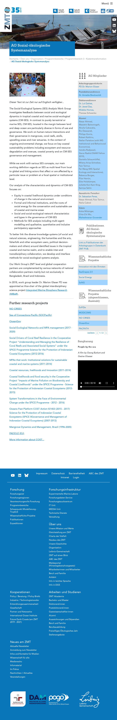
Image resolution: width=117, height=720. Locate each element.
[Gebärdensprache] (110, 11)
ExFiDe (82, 307)
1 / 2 (101, 333)
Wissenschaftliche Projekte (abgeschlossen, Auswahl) (98, 295)
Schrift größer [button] (61, 11)
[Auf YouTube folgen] (12, 475)
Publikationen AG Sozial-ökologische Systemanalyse (95, 231)
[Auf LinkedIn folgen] (19, 475)
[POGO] (59, 699)
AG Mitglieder (97, 75)
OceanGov (84, 323)
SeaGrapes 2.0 (86, 271)
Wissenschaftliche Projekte (98, 258)
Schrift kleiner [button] (77, 11)
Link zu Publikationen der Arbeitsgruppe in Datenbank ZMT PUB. (92, 245)
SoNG (82, 282)
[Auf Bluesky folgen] (26, 475)
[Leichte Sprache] (103, 11)
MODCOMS (85, 312)
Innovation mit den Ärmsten (92, 266)
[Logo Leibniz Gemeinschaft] (90, 699)
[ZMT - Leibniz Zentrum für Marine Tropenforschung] (11, 8)
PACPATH (84, 328)
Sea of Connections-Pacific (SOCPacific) (30, 315)
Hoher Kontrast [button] (94, 11)
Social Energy (85, 277)
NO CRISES (84, 317)
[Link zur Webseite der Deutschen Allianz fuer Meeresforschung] (37, 699)
